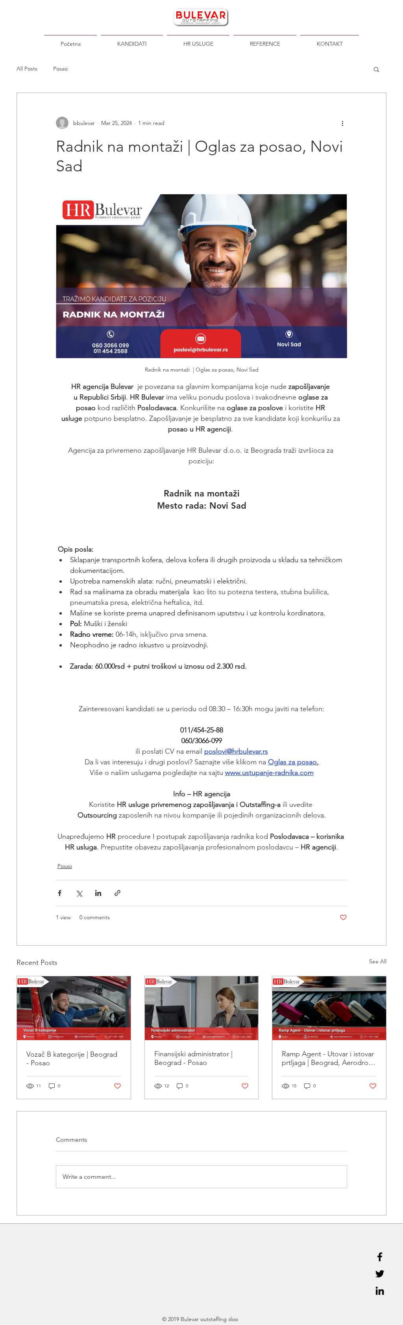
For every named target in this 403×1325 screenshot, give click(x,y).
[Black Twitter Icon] (380, 1274)
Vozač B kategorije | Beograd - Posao (71, 1058)
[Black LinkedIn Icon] (380, 1291)
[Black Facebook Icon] (380, 1257)
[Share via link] (117, 893)
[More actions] (342, 123)
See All (377, 961)
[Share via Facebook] (59, 893)
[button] (376, 69)
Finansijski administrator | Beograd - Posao (193, 1058)
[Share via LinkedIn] (98, 893)
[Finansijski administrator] (202, 1008)
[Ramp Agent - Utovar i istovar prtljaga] (329, 1008)
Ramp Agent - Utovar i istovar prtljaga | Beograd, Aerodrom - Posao (328, 1058)
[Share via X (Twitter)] (79, 893)
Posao (60, 68)
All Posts (27, 68)
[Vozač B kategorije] (74, 1008)
